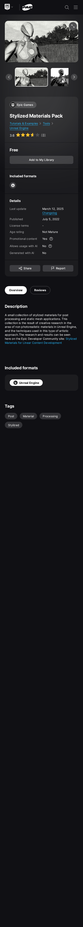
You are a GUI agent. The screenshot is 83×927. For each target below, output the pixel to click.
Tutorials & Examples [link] (24, 123)
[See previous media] (9, 77)
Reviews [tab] (40, 290)
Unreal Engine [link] (19, 128)
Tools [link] (46, 123)
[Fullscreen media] (73, 26)
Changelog (49, 212)
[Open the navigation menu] (76, 7)
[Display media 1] (67, 77)
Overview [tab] (16, 290)
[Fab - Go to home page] (27, 7)
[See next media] (74, 77)
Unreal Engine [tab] (29, 382)
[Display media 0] (31, 77)
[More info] (51, 238)
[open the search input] (67, 7)
